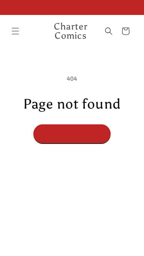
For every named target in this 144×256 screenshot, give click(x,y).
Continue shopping (72, 134)
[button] (15, 31)
